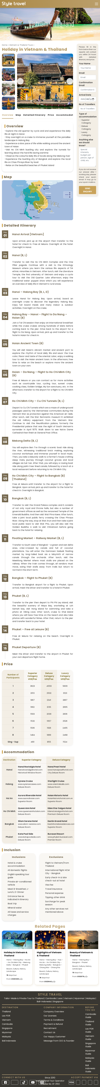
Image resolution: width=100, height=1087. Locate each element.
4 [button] (42, 107)
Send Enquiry (87, 190)
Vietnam (6, 1019)
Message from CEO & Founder (59, 1040)
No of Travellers (87, 104)
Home (4, 45)
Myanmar (7, 1032)
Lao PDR (6, 1015)
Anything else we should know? (86, 142)
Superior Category (86, 121)
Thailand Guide (89, 1023)
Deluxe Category (86, 127)
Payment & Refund (53, 1024)
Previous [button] (20, 81)
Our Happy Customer (54, 1036)
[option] (45, 81)
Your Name (84, 63)
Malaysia (6, 1036)
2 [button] (39, 107)
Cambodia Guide (90, 1016)
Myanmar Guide (90, 1052)
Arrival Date (85, 95)
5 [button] (44, 107)
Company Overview (54, 1011)
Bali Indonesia (9, 1040)
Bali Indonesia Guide (90, 1068)
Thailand (6, 1011)
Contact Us (49, 1032)
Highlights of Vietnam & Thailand (49, 954)
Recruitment (50, 1028)
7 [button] (47, 107)
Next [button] (70, 81)
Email (82, 73)
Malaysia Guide (89, 1059)
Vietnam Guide (89, 1038)
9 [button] (50, 107)
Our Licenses (50, 1015)
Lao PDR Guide (89, 1030)
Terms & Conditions (54, 1019)
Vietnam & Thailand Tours (21, 45)
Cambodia (7, 1024)
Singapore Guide (90, 1045)
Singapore (7, 1028)
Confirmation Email (86, 84)
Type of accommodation (88, 115)
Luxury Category (86, 134)
